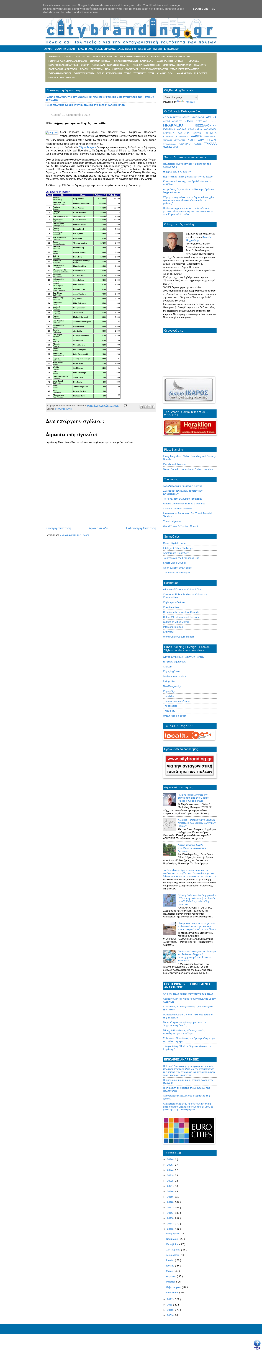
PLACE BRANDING (105, 49)
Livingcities (169, 681)
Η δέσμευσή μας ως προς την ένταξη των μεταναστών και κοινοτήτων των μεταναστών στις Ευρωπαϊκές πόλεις (188, 211)
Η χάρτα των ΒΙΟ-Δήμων (177, 171)
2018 (170, 1202)
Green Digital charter (175, 543)
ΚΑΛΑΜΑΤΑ (210, 129)
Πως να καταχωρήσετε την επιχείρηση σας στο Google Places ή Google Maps (193, 797)
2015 (170, 1218)
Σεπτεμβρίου (173, 1249)
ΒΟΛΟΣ (190, 121)
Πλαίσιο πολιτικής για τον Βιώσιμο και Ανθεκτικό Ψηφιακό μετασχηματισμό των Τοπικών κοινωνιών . (197, 956)
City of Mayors (87, 147)
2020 (170, 1191)
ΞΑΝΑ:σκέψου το (126, 49)
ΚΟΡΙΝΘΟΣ (183, 136)
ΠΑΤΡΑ (201, 140)
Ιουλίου (170, 1260)
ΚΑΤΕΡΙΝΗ (199, 133)
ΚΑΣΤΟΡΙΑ (185, 133)
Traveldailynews (172, 521)
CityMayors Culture (174, 602)
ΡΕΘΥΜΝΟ (185, 143)
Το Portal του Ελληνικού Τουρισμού (182, 498)
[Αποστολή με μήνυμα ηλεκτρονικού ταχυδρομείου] (141, 407)
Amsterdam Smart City (176, 552)
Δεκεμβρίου (172, 1233)
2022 (170, 1180)
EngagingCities (171, 671)
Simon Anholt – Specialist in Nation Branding (188, 469)
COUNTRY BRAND (65, 49)
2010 (170, 1310)
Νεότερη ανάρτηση (58, 528)
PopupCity (169, 691)
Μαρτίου (171, 1281)
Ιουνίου (170, 1265)
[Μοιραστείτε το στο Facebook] (153, 407)
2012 (170, 1299)
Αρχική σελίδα (98, 528)
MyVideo (157, 49)
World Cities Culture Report (178, 636)
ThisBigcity (169, 710)
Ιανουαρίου (172, 1292)
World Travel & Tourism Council (180, 526)
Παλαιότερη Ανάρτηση (141, 528)
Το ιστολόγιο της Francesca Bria (181, 557)
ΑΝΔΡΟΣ (178, 121)
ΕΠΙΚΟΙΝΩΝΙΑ (171, 49)
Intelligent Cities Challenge (178, 548)
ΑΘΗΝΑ (211, 117)
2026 (170, 1159)
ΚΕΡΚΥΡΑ (211, 133)
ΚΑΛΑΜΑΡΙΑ (196, 129)
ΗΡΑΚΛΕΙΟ (179, 125)
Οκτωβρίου (172, 1244)
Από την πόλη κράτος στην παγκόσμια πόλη (188, 993)
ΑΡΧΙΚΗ (48, 49)
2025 (170, 1164)
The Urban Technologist (176, 572)
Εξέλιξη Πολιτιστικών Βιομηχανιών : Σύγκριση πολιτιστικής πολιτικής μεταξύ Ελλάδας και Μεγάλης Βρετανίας (197, 899)
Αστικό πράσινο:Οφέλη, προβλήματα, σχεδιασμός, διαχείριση (192, 847)
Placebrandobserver (174, 464)
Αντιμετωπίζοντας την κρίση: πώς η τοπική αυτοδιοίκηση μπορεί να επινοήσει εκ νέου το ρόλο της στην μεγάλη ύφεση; (188, 1106)
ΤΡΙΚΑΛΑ (210, 143)
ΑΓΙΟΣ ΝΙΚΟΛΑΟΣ (194, 117)
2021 (170, 1186)
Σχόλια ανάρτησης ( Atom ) (75, 534)
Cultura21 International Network (181, 617)
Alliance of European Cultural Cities (183, 589)
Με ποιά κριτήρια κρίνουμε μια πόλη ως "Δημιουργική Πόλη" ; (185, 1024)
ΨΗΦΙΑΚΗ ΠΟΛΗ (63, 409)
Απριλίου (171, 1276)
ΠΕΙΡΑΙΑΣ (211, 140)
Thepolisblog (170, 705)
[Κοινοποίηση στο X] (149, 407)
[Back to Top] (257, 1345)
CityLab (167, 666)
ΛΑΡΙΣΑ (197, 136)
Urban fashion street (174, 715)
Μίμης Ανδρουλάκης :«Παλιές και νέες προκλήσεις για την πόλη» (184, 1032)
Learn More (200, 8)
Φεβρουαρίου (174, 1287)
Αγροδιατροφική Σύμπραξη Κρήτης (182, 485)
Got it (216, 8)
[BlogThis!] (145, 407)
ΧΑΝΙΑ (168, 147)
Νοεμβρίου (172, 1238)
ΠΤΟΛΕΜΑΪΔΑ (170, 144)
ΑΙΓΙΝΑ (167, 121)
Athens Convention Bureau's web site (184, 503)
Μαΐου (170, 1271)
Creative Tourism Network (177, 508)
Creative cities (171, 607)
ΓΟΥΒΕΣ (213, 121)
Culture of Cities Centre (176, 621)
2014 (170, 1223)
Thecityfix (168, 696)
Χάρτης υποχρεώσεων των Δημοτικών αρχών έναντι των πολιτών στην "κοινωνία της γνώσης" (188, 200)
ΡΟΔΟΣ (198, 143)
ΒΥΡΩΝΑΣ (202, 121)
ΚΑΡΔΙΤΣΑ (170, 133)
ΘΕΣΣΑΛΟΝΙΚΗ (206, 125)
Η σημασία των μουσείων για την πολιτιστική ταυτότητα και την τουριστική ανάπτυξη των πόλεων (197, 926)
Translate (189, 101)
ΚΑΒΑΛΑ (182, 129)
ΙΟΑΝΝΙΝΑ (170, 129)
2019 (170, 1196)
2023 (170, 1175)
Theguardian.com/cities (176, 701)
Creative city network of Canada (181, 612)
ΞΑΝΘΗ (191, 140)
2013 (170, 1229)
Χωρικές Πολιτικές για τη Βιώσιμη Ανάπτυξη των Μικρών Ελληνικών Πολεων (197, 822)
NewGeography (172, 686)
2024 (170, 1170)
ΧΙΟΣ (175, 147)
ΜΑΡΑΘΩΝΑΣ (210, 137)
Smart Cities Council (174, 562)
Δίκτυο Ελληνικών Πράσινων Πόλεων (183, 656)
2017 (170, 1207)
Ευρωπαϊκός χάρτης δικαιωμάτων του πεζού (188, 176)
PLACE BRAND (85, 49)
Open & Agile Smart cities (177, 567)
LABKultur (168, 631)
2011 (170, 1304)
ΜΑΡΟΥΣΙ (168, 140)
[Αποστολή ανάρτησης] (125, 405)
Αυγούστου (172, 1254)
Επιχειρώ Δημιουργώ (174, 661)
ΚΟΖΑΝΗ (169, 136)
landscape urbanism (174, 676)
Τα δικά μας (144, 49)
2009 (170, 1315)
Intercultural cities (173, 626)
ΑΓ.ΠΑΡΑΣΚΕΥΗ (172, 117)
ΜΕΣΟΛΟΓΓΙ (180, 140)
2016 (170, 1212)
